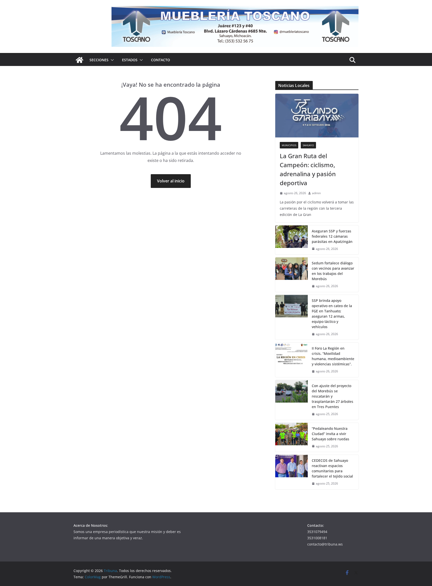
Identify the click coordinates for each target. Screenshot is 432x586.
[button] (111, 59)
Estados (130, 59)
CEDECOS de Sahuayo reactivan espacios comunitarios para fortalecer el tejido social (332, 468)
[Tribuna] (80, 60)
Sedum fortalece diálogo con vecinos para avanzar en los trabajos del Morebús (333, 271)
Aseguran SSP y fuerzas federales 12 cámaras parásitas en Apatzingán (332, 236)
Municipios (289, 145)
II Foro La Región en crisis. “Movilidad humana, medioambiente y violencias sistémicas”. (333, 356)
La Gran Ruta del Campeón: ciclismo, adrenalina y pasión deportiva (308, 169)
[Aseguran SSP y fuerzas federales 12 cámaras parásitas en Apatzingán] (291, 240)
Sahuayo (308, 145)
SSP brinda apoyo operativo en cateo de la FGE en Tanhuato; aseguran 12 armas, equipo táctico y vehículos (332, 313)
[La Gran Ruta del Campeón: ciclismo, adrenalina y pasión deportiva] (316, 115)
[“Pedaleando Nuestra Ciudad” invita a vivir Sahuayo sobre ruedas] (291, 437)
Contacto (160, 59)
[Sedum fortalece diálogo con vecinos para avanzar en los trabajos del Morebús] (291, 274)
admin (316, 193)
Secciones (99, 59)
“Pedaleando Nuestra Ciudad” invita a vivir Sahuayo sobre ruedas (330, 433)
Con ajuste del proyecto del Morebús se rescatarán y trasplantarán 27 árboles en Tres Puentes (332, 396)
